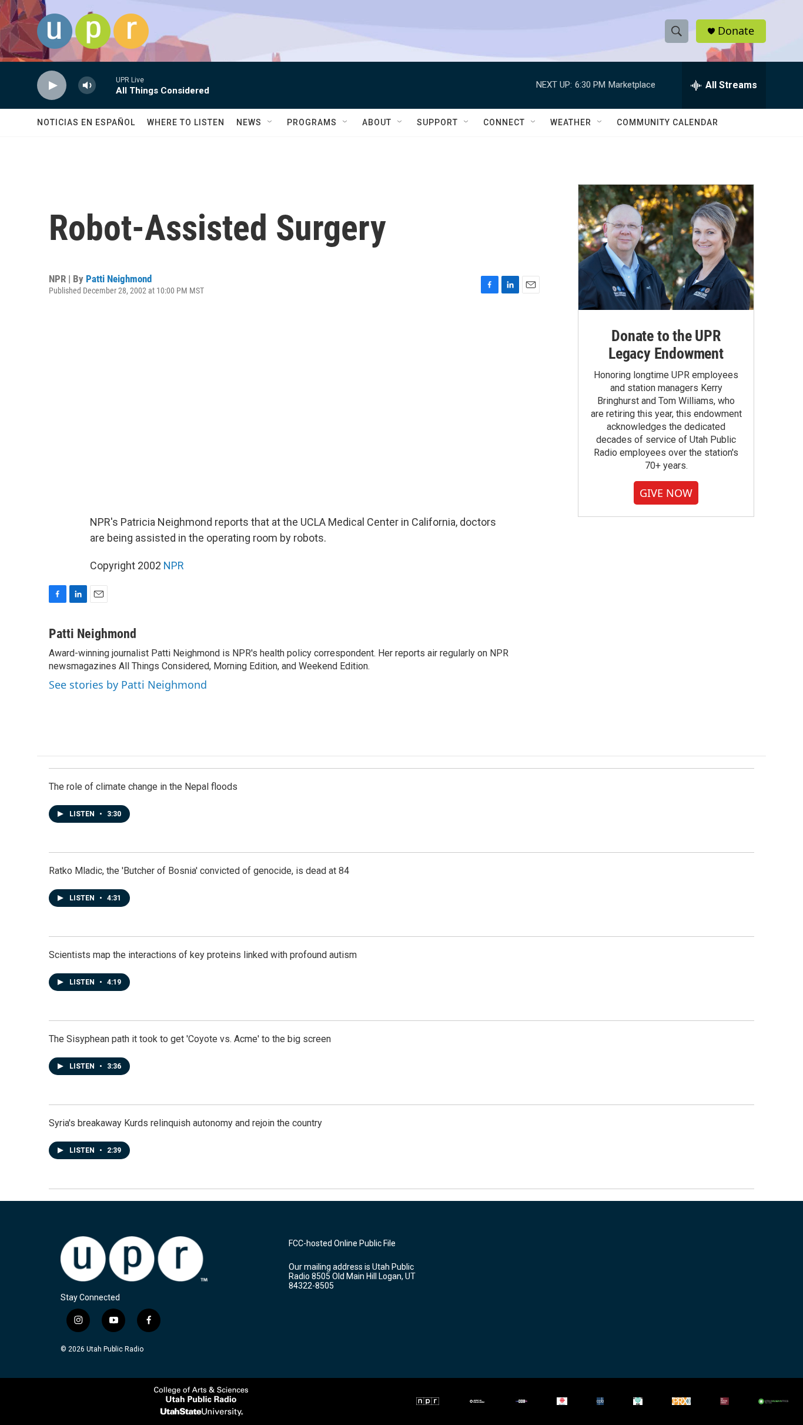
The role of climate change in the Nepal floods (143, 786)
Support (437, 122)
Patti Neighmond (119, 279)
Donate (736, 31)
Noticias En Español (86, 122)
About (377, 122)
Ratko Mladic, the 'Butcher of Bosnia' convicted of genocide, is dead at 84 (199, 870)
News (249, 122)
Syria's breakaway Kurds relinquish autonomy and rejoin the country (185, 1123)
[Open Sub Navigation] (270, 122)
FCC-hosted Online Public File (342, 1243)
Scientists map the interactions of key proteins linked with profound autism (203, 954)
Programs (312, 122)
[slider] (106, 85)
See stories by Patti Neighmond (128, 685)
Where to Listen (186, 122)
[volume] (87, 85)
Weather (570, 122)
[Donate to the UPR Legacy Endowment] (666, 247)
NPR (173, 565)
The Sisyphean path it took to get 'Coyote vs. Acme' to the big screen (190, 1038)
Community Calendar (667, 122)
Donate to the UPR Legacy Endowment (666, 344)
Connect (504, 122)
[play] (51, 85)
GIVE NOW (666, 493)
